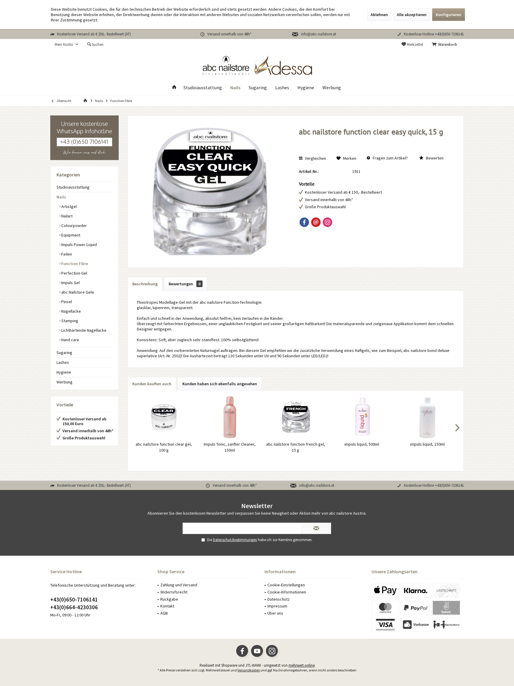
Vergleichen (315, 158)
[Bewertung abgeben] (375, 139)
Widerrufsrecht (173, 592)
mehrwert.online (302, 665)
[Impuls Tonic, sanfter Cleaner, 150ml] (230, 417)
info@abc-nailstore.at (318, 34)
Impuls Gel (70, 282)
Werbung (65, 382)
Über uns (275, 613)
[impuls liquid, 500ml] (362, 417)
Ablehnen (379, 14)
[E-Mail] (316, 222)
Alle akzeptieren (412, 14)
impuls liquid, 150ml (427, 444)
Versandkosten (248, 670)
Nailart (66, 216)
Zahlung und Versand (178, 585)
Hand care (69, 339)
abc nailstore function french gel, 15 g (295, 447)
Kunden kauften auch (151, 383)
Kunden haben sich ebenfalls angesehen (219, 383)
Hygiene (64, 372)
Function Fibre (74, 263)
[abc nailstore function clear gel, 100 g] (164, 417)
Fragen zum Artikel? (390, 158)
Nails (61, 197)
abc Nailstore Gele (77, 292)
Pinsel (66, 301)
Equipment (70, 235)
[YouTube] (257, 651)
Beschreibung (145, 283)
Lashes (63, 362)
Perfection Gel (73, 273)
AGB (164, 613)
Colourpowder (73, 225)
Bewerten (434, 158)
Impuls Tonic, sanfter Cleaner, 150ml (230, 447)
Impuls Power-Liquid (78, 244)
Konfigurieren (448, 14)
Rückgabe (169, 599)
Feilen (66, 254)
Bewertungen (184, 283)
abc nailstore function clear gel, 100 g (164, 447)
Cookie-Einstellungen (286, 585)
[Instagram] (327, 222)
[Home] (174, 88)
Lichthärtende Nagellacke (83, 330)
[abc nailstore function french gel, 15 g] (296, 417)
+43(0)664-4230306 (74, 607)
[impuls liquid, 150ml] (427, 417)
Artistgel (68, 206)
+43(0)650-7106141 (74, 599)
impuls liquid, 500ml (361, 444)
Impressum (277, 606)
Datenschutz (278, 599)
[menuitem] (445, 44)
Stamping (69, 320)
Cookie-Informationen (286, 592)
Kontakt (167, 606)
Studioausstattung (73, 187)
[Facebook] (304, 222)
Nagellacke (70, 311)
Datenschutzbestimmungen (235, 539)
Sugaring (64, 352)
